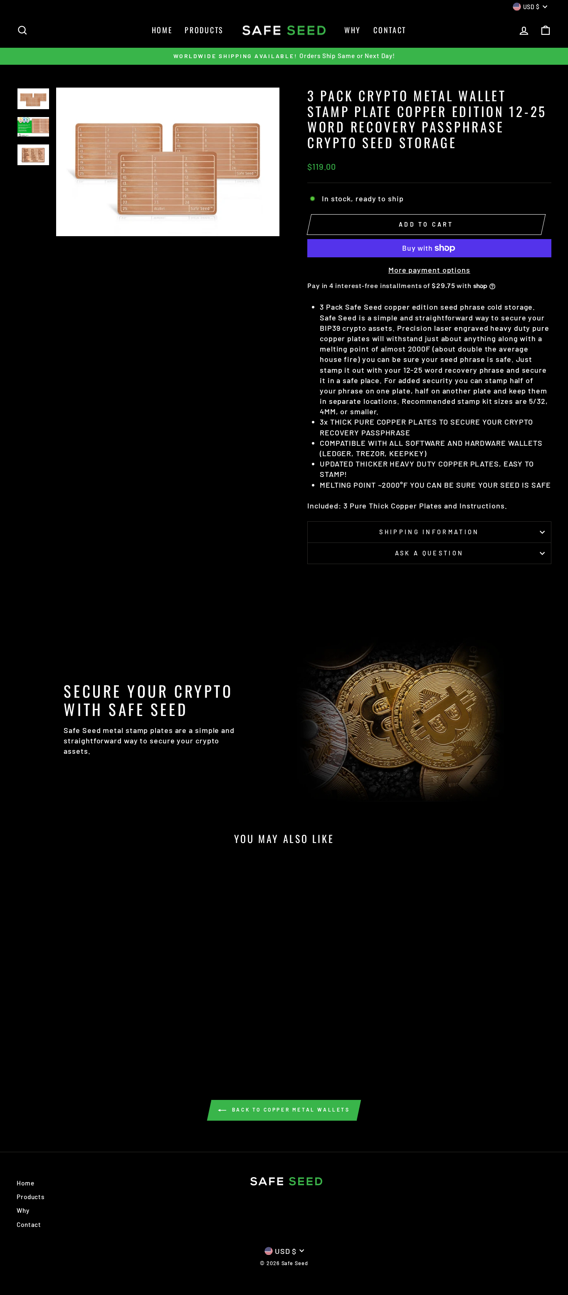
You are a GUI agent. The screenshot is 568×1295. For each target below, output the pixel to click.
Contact (389, 29)
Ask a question (429, 553)
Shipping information (429, 531)
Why (352, 29)
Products (204, 29)
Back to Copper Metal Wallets (290, 1109)
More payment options (429, 269)
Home (162, 29)
